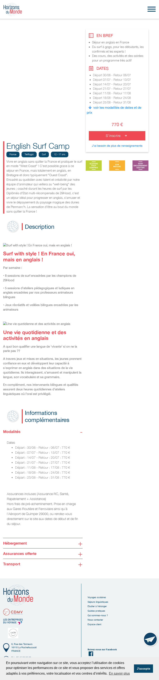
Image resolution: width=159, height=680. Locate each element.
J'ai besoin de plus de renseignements (117, 145)
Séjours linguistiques (98, 601)
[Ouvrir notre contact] (150, 639)
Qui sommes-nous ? (98, 615)
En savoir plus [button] (119, 673)
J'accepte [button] (143, 668)
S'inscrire (114, 136)
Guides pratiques (96, 610)
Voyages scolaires (97, 597)
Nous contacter (95, 619)
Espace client (94, 624)
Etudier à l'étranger (97, 606)
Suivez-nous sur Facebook (102, 649)
